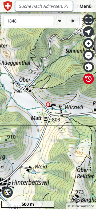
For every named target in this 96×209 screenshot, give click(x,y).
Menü (85, 6)
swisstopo (87, 206)
